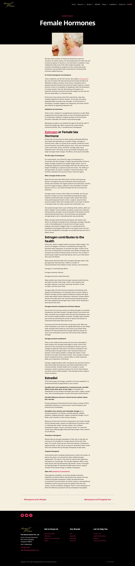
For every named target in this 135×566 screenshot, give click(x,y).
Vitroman (73, 541)
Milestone (47, 536)
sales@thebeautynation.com (30, 550)
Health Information (100, 536)
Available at (113, 4)
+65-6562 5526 (25, 547)
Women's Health (67, 16)
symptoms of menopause (61, 471)
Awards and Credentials (52, 538)
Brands (89, 4)
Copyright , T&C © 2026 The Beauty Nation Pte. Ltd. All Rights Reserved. (39, 562)
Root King (73, 538)
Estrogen (51, 132)
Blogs (104, 4)
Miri (71, 534)
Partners (96, 538)
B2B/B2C (97, 4)
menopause (83, 79)
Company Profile (49, 534)
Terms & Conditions (100, 541)
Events (46, 541)
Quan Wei (73, 536)
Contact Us (122, 4)
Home (74, 4)
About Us (80, 4)
